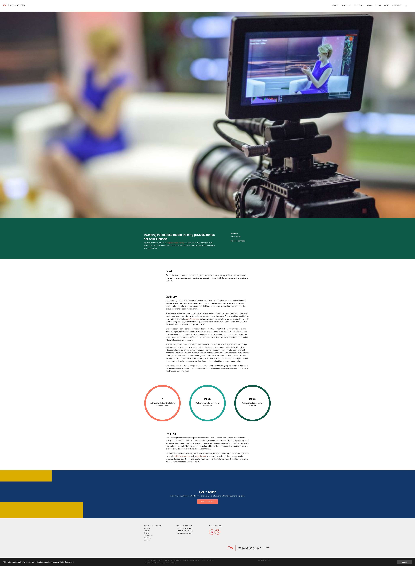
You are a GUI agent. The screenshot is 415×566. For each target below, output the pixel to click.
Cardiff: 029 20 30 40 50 (185, 528)
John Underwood (192, 319)
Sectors (359, 5)
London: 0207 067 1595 (185, 531)
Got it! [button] (404, 562)
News (387, 5)
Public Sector (236, 237)
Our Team (147, 538)
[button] (406, 5)
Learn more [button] (69, 562)
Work (370, 5)
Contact (397, 5)
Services (347, 5)
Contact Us (207, 502)
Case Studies (148, 535)
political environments (182, 456)
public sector (202, 456)
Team (378, 5)
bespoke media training (175, 243)
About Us (147, 528)
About (335, 5)
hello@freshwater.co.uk (184, 533)
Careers (146, 540)
